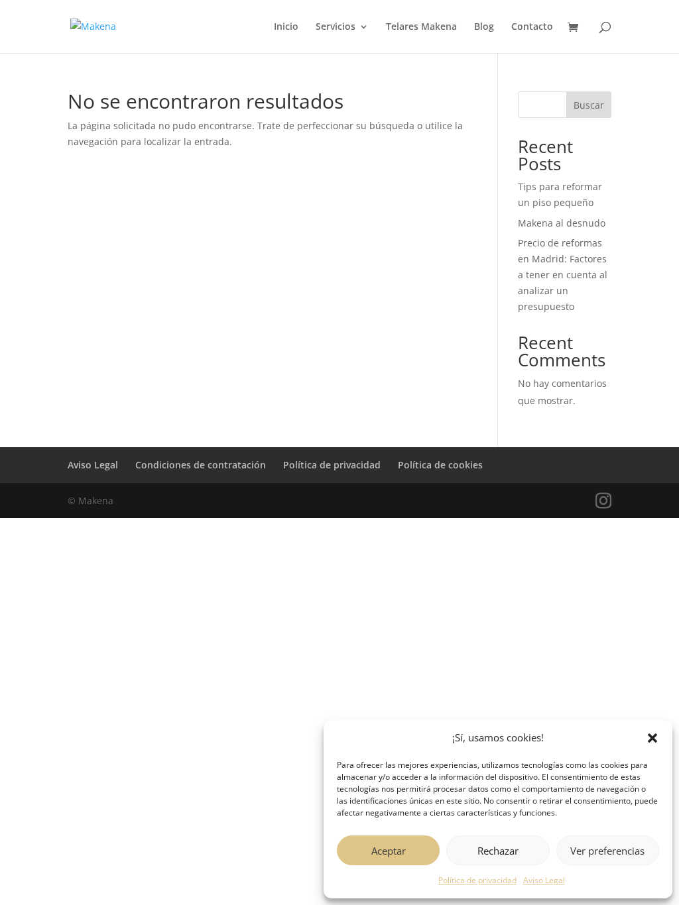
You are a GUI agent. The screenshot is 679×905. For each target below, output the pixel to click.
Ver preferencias (607, 850)
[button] (652, 738)
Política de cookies (440, 464)
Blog (484, 27)
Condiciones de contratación (200, 464)
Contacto (532, 27)
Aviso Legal (544, 880)
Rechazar (498, 850)
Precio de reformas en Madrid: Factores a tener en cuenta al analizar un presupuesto (562, 274)
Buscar (589, 105)
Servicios (335, 27)
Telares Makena (421, 27)
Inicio (286, 27)
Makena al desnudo (561, 223)
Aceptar (388, 850)
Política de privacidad (477, 880)
